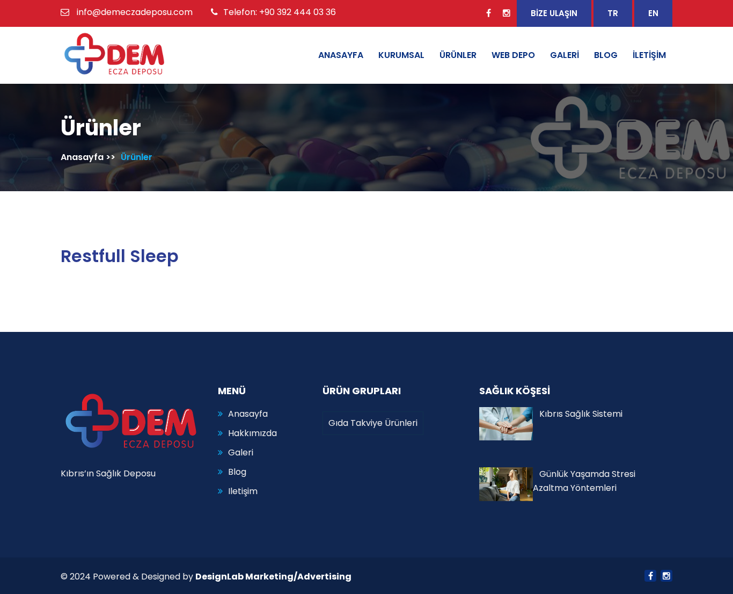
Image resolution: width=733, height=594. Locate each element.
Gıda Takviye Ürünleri (372, 423)
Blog (237, 472)
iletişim (243, 491)
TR (612, 13)
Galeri (240, 452)
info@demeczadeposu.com (135, 12)
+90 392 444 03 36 (297, 12)
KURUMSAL (401, 55)
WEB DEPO (513, 55)
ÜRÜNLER (458, 55)
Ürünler (136, 157)
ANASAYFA (340, 55)
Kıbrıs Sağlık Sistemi (577, 414)
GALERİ (564, 55)
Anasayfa (82, 157)
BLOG (606, 55)
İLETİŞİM (649, 55)
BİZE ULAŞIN (554, 13)
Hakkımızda (252, 433)
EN (653, 13)
